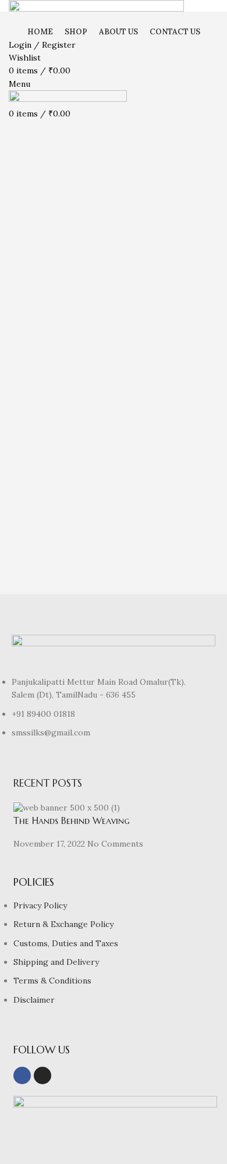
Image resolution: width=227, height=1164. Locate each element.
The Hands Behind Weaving (71, 820)
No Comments (115, 843)
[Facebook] (22, 1075)
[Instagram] (42, 1075)
